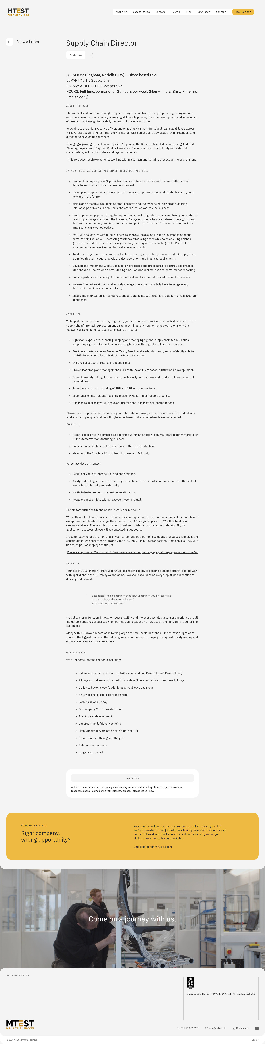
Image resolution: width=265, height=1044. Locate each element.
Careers (160, 11)
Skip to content (10, 2)
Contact (221, 11)
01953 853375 (189, 1028)
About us (121, 11)
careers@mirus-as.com (157, 847)
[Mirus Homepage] (18, 12)
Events (176, 11)
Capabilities (141, 11)
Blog (189, 11)
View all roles (28, 41)
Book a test (243, 11)
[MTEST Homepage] (27, 1025)
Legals (255, 1039)
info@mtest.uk (217, 1028)
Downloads (204, 11)
